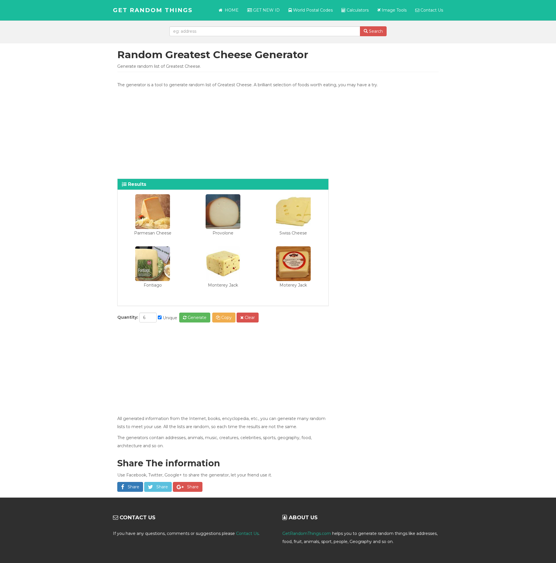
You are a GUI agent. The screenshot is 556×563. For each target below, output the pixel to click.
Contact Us (431, 10)
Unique (169, 317)
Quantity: (127, 317)
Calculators (357, 10)
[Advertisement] (278, 132)
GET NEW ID (266, 10)
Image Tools (394, 10)
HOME (232, 10)
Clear (249, 317)
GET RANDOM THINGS (153, 10)
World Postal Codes (312, 10)
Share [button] (131, 486)
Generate (196, 317)
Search (375, 31)
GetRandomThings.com (306, 533)
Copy (226, 317)
